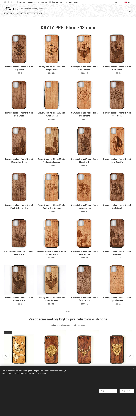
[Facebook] (5, 2)
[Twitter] (8, 2)
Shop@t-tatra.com (57, 2)
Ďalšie (67, 311)
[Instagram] (11, 2)
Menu (130, 11)
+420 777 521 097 (73, 2)
